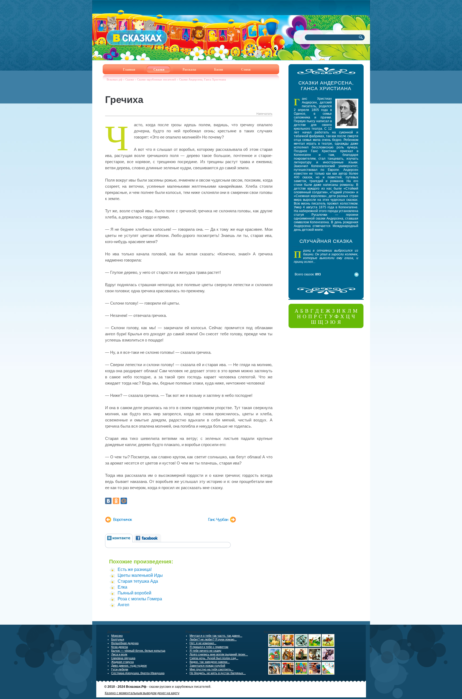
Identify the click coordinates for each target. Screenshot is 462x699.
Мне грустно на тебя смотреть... (211, 669)
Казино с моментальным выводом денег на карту (142, 693)
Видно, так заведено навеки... (210, 661)
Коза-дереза (119, 646)
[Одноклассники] (116, 501)
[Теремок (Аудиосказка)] (288, 659)
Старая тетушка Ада (138, 581)
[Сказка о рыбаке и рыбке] (314, 673)
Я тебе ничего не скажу (205, 650)
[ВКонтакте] (108, 501)
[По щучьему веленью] (301, 645)
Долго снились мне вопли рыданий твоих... (219, 654)
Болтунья (117, 639)
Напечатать (264, 113)
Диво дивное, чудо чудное (129, 665)
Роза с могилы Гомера (140, 599)
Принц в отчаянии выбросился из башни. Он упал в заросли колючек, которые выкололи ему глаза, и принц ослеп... (326, 256)
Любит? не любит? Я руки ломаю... (213, 639)
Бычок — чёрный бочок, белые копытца (138, 650)
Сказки (129, 79)
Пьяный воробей (134, 593)
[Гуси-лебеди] (328, 673)
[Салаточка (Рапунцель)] (274, 645)
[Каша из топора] (288, 645)
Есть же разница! (135, 569)
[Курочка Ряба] (288, 673)
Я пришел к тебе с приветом (209, 646)
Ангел (123, 604)
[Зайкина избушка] (328, 659)
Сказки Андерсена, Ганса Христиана (202, 79)
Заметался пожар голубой (207, 665)
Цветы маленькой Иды (140, 575)
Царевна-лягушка (123, 658)
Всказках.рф (114, 79)
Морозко (117, 635)
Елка (122, 587)
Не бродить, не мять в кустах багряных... (218, 673)
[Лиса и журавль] (314, 645)
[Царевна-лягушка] (274, 673)
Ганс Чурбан (218, 519)
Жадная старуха (122, 661)
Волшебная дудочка (124, 643)
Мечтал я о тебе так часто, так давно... (216, 635)
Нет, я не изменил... (203, 643)
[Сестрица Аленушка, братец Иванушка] (301, 659)
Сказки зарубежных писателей (156, 79)
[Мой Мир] (124, 501)
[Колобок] (274, 659)
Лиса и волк (119, 654)
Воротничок (122, 519)
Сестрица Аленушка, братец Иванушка (137, 673)
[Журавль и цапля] (328, 645)
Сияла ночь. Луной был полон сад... (214, 658)
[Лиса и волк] (314, 659)
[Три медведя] (301, 673)
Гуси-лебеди (119, 669)
